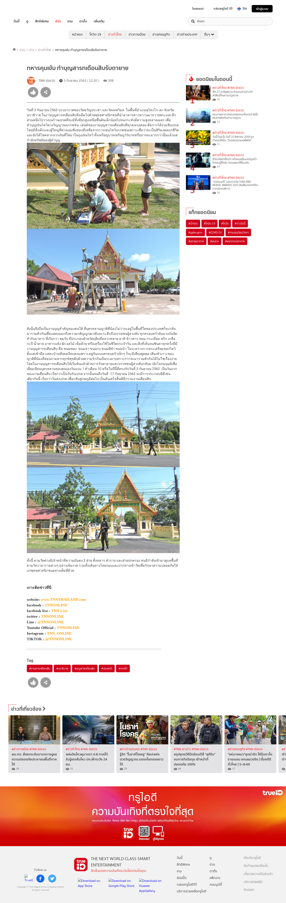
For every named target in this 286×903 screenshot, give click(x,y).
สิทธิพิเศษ (42, 21)
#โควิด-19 (209, 223)
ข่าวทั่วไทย (115, 34)
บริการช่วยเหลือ (253, 882)
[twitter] (52, 878)
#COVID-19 (215, 232)
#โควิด (224, 223)
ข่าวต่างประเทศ (187, 34)
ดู (27, 21)
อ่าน (58, 21)
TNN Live (59, 611)
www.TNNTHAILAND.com (63, 599)
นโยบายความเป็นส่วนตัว (258, 874)
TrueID (26, 8)
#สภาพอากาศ (196, 241)
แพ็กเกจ (215, 877)
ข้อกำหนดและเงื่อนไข (256, 866)
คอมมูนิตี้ (216, 884)
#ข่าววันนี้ (240, 223)
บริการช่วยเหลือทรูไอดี (191, 891)
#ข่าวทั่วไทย (220, 88)
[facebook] (40, 878)
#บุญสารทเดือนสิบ (85, 668)
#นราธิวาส (62, 668)
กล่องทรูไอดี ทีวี (223, 8)
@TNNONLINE (50, 622)
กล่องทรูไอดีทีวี (187, 884)
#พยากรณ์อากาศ (235, 241)
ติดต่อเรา (249, 890)
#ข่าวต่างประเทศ (130, 749)
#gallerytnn (195, 232)
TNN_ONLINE (59, 633)
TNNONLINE (56, 605)
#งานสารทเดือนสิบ (39, 668)
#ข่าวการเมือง (21, 749)
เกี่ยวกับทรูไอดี (252, 858)
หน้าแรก (77, 34)
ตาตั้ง (83, 21)
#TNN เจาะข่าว (183, 749)
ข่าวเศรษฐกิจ (161, 34)
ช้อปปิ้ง (182, 877)
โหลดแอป (198, 8)
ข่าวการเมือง (137, 34)
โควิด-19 (95, 34)
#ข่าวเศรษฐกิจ (237, 749)
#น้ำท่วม (193, 223)
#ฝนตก (214, 241)
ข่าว (31, 50)
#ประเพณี (106, 668)
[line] (28, 878)
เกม (70, 21)
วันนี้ (16, 21)
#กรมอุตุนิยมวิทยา (238, 232)
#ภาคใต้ (123, 668)
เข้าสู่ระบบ (262, 8)
